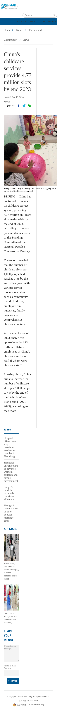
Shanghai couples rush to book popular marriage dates (11, 513)
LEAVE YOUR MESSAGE (10, 635)
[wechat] (29, 105)
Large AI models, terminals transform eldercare (9, 493)
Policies (24, 27)
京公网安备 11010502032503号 (30, 705)
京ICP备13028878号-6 (28, 700)
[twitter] (24, 105)
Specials (9, 34)
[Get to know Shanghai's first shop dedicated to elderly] (11, 597)
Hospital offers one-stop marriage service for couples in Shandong (10, 447)
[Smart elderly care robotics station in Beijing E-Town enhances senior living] (11, 547)
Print (12, 105)
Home (7, 27)
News (40, 27)
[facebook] (18, 105)
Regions (44, 34)
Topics (27, 34)
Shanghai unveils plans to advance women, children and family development (11, 471)
